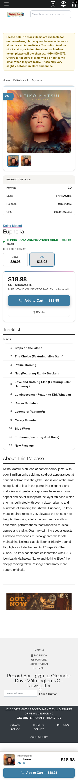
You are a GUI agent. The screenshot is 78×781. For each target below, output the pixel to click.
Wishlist (41, 312)
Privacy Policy (15, 727)
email (10, 243)
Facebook (40, 655)
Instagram (40, 663)
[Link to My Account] (64, 4)
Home (6, 80)
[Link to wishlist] (53, 4)
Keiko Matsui (20, 80)
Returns (63, 725)
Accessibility (39, 737)
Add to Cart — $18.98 (42, 300)
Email (40, 668)
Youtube (40, 659)
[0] (74, 5)
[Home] (15, 14)
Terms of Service (39, 727)
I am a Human (48, 694)
